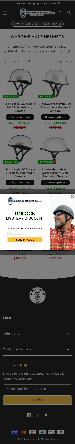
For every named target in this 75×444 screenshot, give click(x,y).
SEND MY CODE (25, 239)
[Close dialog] (72, 196)
